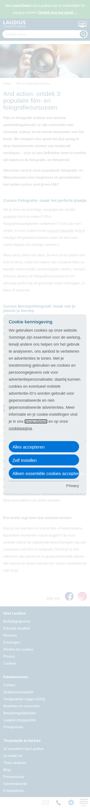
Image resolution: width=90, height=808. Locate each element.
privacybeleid (35, 421)
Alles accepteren (28, 447)
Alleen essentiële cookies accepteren (45, 473)
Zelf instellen (24, 460)
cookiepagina (20, 428)
